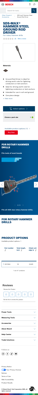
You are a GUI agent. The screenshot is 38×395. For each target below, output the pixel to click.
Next (36, 185)
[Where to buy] (30, 4)
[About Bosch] (34, 329)
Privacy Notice (6, 367)
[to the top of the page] (35, 383)
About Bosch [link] (7, 329)
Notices (4, 373)
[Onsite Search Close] (30, 10)
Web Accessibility (8, 379)
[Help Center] (34, 334)
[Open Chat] (31, 388)
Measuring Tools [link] (8, 318)
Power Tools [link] (6, 312)
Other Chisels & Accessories (6, 16)
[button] (11, 132)
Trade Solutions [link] (8, 340)
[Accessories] (34, 323)
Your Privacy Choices (13, 370)
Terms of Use (6, 376)
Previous (2, 185)
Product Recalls (7, 383)
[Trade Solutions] (34, 340)
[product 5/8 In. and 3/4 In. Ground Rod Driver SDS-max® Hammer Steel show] (3, 264)
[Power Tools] (34, 312)
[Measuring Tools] (34, 317)
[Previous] (15, 205)
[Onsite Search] (33, 10)
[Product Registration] (34, 4)
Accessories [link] (6, 323)
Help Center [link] (6, 334)
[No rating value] (9, 38)
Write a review (22, 38)
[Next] (23, 205)
